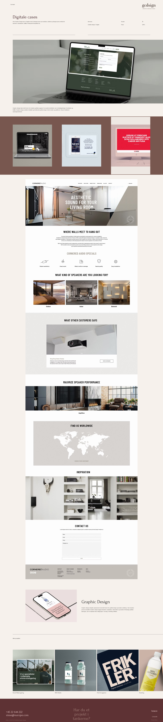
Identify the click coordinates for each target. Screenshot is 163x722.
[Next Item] (159, 673)
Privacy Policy (154, 720)
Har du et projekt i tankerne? (81, 714)
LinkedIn (154, 716)
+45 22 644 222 (14, 712)
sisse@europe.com (17, 715)
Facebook (154, 711)
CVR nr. (7, 720)
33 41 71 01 (11, 720)
